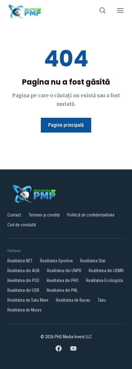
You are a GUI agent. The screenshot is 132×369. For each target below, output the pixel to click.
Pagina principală (66, 125)
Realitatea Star (93, 260)
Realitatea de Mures (24, 310)
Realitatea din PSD (23, 280)
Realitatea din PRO (63, 280)
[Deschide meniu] (120, 11)
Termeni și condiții (44, 214)
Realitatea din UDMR (106, 270)
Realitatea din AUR (23, 270)
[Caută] (102, 11)
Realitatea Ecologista (104, 280)
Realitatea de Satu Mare (28, 300)
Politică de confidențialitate (91, 214)
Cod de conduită (21, 224)
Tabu (102, 300)
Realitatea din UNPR (64, 270)
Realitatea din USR (23, 290)
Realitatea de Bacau (73, 300)
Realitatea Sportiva (56, 260)
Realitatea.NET (20, 260)
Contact (14, 214)
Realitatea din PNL (62, 290)
